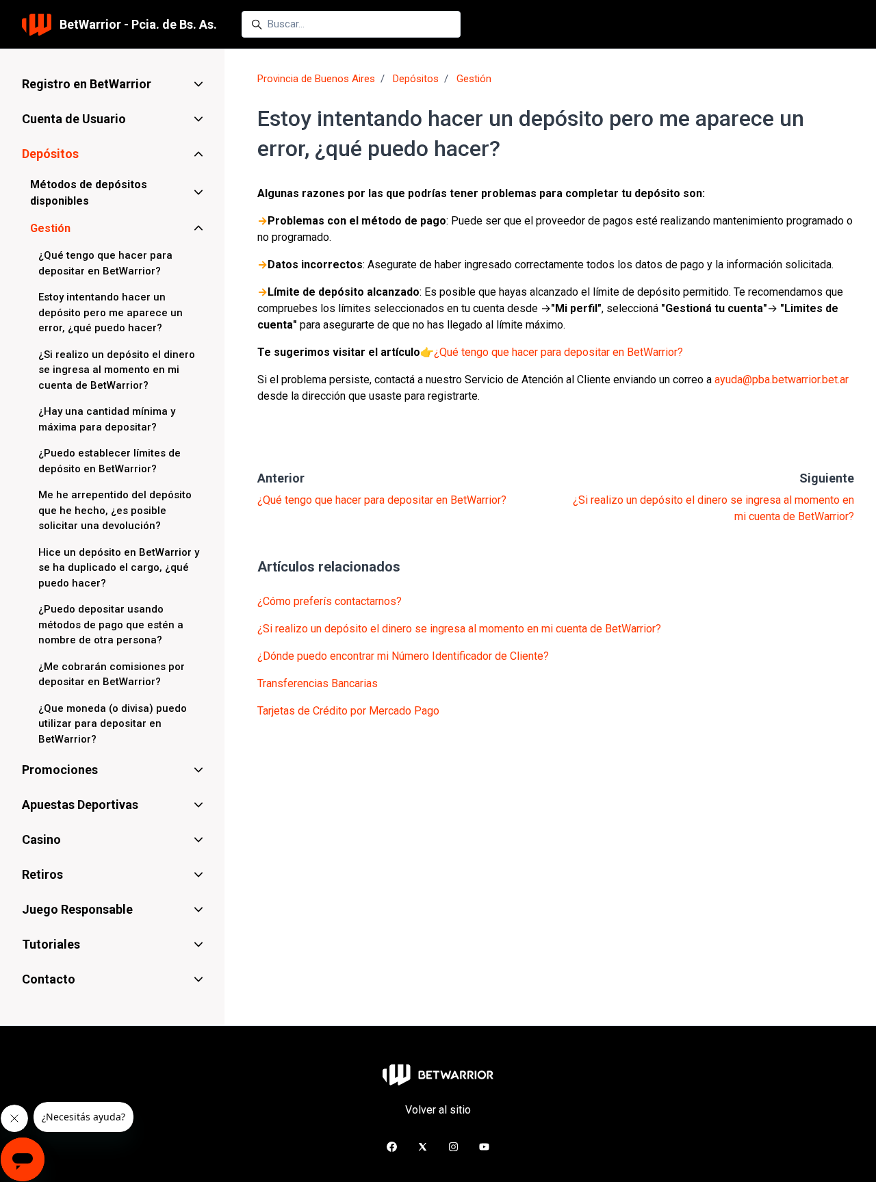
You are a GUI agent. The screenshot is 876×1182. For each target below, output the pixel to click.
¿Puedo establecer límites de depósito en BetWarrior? (109, 461)
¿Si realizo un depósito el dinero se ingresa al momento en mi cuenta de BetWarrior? (459, 628)
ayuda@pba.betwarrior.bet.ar (781, 379)
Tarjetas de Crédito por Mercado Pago (348, 710)
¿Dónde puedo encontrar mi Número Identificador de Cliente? (403, 656)
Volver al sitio (438, 1109)
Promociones (60, 769)
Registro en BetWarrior (86, 84)
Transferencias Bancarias (317, 683)
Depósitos (416, 79)
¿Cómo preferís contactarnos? (329, 601)
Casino (41, 839)
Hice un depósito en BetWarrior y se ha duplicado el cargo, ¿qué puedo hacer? (118, 567)
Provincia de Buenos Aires (316, 79)
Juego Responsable (77, 909)
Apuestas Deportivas (80, 804)
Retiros (42, 874)
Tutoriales (51, 944)
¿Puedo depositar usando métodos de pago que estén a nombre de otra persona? (110, 624)
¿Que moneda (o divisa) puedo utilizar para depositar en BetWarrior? (112, 723)
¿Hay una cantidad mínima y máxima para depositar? (106, 419)
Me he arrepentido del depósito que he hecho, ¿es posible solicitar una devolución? (115, 510)
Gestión (473, 79)
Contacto (48, 979)
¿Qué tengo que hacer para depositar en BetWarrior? (558, 352)
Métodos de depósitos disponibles (88, 192)
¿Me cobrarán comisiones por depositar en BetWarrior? (111, 674)
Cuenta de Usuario (74, 119)
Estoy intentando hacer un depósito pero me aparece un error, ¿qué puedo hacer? (110, 312)
